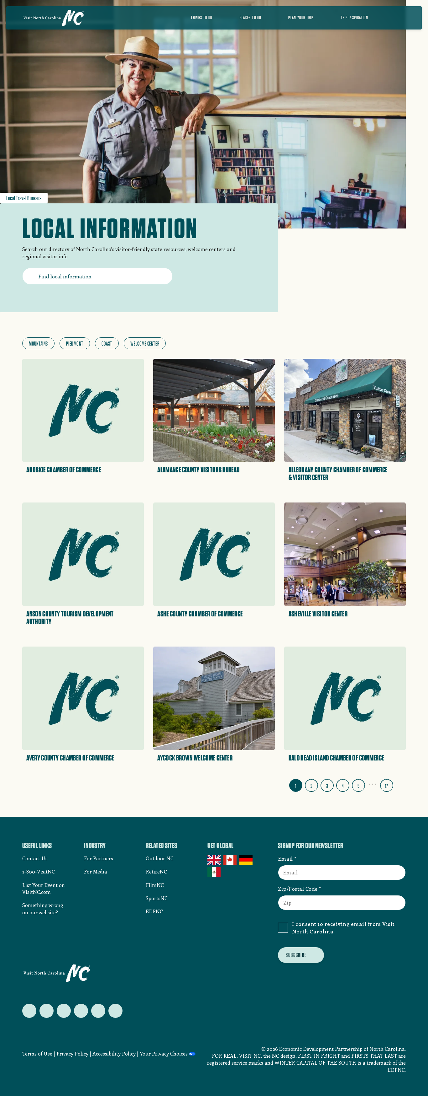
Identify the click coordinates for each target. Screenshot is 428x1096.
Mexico (214, 872)
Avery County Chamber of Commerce (70, 758)
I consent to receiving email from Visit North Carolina (343, 927)
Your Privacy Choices (164, 1053)
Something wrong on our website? (42, 908)
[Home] (53, 18)
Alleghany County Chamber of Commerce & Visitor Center (338, 473)
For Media (95, 871)
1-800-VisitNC (38, 871)
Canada (230, 860)
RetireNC (156, 871)
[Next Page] (401, 784)
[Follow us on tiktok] (115, 1011)
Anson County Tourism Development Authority (70, 617)
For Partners (98, 858)
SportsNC (157, 898)
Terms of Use (37, 1053)
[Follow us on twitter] (29, 1011)
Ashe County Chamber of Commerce (200, 614)
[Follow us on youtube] (98, 1011)
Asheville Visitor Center (318, 614)
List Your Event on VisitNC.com (43, 888)
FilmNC (155, 885)
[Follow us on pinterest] (81, 1011)
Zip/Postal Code (298, 888)
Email (285, 858)
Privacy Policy (72, 1053)
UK (214, 860)
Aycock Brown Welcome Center (194, 758)
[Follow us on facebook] (46, 1011)
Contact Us (35, 858)
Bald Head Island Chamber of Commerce (336, 758)
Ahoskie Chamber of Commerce (63, 470)
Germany (246, 860)
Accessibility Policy (114, 1053)
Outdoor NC (160, 858)
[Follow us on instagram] (64, 1011)
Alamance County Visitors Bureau (198, 470)
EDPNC (154, 911)
